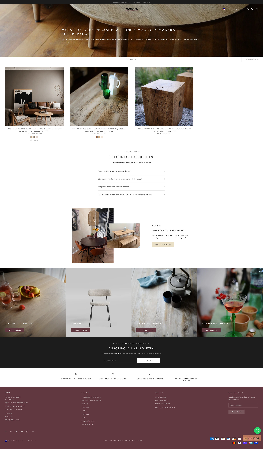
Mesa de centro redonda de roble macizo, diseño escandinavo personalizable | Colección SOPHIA (34, 130)
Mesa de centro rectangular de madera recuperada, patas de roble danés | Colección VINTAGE (99, 130)
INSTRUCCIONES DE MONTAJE (92, 400)
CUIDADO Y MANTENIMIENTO (14, 406)
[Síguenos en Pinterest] (17, 432)
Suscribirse (236, 412)
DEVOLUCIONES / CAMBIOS (14, 410)
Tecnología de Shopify (133, 441)
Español (238, 9)
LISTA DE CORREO (161, 400)
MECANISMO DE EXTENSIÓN (91, 397)
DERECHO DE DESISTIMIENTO (165, 407)
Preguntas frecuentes (88, 421)
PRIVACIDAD (9, 417)
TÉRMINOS (8, 413)
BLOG (83, 418)
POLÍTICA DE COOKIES (12, 420)
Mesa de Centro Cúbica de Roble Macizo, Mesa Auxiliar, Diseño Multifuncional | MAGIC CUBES (164, 130)
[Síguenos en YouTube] (22, 432)
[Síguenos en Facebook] (6, 432)
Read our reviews (163, 245)
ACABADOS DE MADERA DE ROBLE (16, 403)
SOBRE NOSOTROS (88, 424)
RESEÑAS (85, 404)
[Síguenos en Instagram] (11, 432)
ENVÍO (84, 411)
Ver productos (14, 330)
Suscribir (148, 360)
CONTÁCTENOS (160, 397)
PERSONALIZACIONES (162, 404)
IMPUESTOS (85, 414)
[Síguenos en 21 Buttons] (33, 432)
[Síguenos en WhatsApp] (27, 432)
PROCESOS (85, 407)
